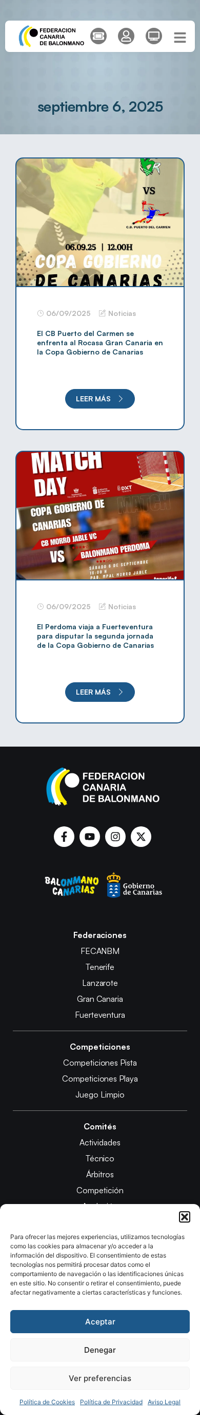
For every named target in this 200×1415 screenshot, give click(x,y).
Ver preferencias (100, 1378)
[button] (184, 1217)
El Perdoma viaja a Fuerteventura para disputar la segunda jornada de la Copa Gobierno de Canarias (95, 635)
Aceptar (100, 1321)
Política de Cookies (47, 1402)
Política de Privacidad (111, 1402)
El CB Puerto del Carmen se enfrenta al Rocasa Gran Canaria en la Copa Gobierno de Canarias (100, 342)
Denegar (100, 1350)
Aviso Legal (164, 1402)
